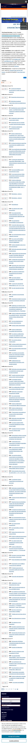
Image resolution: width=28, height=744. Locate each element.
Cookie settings (16, 730)
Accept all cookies (14, 736)
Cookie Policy (17, 731)
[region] (14, 732)
